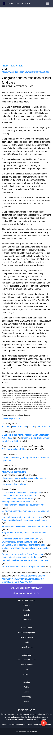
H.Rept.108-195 (19, 427)
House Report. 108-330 (12, 418)
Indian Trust (26, 655)
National (26, 674)
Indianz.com (32, 731)
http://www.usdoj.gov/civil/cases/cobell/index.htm (24, 478)
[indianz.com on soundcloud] (21, 593)
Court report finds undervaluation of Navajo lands (24, 520)
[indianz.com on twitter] (17, 593)
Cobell (26, 615)
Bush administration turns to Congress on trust (23, 566)
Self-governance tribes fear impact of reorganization (25, 511)
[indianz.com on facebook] (14, 593)
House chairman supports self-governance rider (23, 505)
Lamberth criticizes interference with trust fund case (25, 560)
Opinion (26, 682)
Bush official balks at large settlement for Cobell (24, 545)
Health (26, 642)
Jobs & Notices (26, 665)
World (26, 702)
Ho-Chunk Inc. (30, 717)
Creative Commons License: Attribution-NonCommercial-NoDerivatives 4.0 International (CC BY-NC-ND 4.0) (23, 579)
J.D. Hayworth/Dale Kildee (14, 449)
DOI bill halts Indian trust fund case (18, 499)
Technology (26, 697)
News (10, 3)
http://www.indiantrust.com (14, 472)
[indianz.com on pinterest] (31, 593)
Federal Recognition (26, 633)
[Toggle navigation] (47, 3)
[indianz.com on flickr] (35, 593)
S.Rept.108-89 (43, 427)
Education (27, 620)
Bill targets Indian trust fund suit (16, 502)
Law (26, 669)
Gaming (19, 3)
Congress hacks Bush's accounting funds (21, 539)
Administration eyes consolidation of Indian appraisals (26, 526)
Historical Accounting (11, 457)
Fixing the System (31, 457)
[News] (4, 3)
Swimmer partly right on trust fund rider (19, 542)
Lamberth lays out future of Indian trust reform (22, 517)
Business (26, 605)
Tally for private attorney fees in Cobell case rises (24, 532)
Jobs (27, 3)
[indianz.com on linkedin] (37, 593)
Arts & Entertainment (26, 600)
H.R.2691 (6, 427)
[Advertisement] (26, 37)
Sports (26, 692)
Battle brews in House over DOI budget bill (21, 492)
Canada (26, 610)
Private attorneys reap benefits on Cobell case (23, 554)
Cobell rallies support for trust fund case (20, 495)
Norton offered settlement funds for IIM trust (21, 557)
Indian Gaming (27, 647)
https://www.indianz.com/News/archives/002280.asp (25, 72)
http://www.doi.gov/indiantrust (15, 484)
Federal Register (26, 637)
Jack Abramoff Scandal (26, 660)
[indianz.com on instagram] (28, 593)
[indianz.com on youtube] (24, 593)
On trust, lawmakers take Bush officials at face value (25, 548)
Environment (26, 628)
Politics (26, 687)
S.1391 (31, 427)
